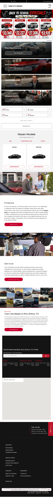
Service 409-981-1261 (38, 431)
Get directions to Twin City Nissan (12, 353)
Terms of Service (28, 489)
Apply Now (18, 84)
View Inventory (18, 53)
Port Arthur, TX (18, 269)
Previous (24, 38)
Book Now (19, 100)
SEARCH (26, 126)
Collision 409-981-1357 (39, 433)
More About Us (14, 329)
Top (50, 431)
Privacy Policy (37, 489)
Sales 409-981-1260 (38, 429)
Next (28, 38)
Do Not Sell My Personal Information (38, 491)
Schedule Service (13, 279)
